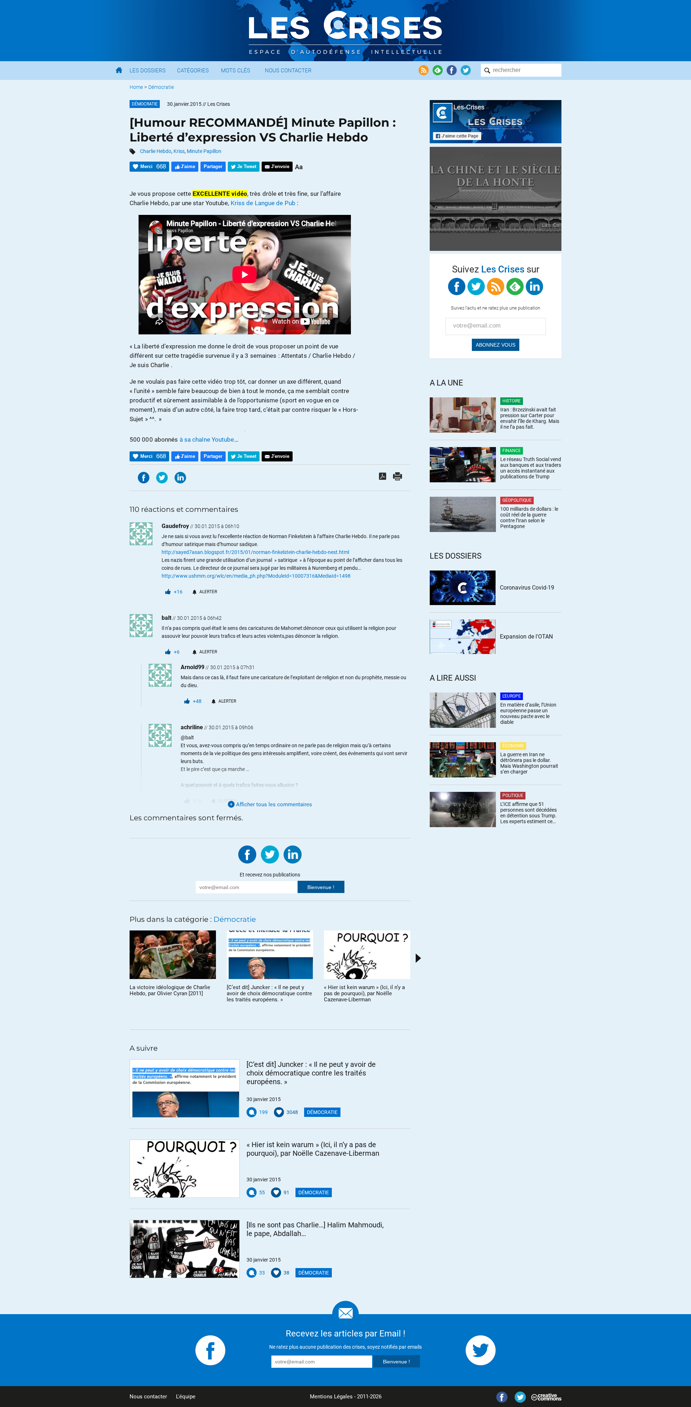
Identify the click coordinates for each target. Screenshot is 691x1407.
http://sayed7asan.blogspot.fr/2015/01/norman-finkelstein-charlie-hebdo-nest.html (255, 552)
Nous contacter (148, 1396)
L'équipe (185, 1396)
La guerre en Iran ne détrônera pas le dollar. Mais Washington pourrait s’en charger (529, 763)
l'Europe (511, 696)
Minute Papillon (204, 151)
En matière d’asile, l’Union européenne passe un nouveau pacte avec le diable (528, 713)
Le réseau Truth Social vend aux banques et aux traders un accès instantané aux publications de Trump (530, 467)
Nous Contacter (288, 70)
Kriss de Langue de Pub (263, 203)
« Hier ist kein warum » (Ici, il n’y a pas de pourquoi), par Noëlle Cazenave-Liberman (313, 1149)
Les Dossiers (148, 70)
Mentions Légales (331, 1396)
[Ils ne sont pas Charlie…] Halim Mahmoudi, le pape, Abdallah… (315, 1229)
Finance (511, 450)
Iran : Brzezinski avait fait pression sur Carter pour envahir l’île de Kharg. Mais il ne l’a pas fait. (529, 418)
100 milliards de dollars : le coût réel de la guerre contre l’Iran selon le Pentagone (529, 517)
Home (136, 87)
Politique (512, 795)
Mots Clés (235, 70)
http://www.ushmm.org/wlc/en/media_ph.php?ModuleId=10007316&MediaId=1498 (256, 576)
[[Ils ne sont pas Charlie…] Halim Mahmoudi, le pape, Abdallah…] (185, 1249)
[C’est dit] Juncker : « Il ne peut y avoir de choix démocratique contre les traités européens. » (311, 1073)
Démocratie (161, 87)
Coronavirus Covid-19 (527, 587)
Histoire (511, 400)
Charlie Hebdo (155, 151)
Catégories (193, 70)
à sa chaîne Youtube (207, 439)
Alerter (208, 591)
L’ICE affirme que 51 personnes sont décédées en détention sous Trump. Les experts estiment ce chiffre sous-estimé (528, 812)
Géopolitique (517, 500)
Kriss (179, 151)
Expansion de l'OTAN (526, 636)
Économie (513, 745)
